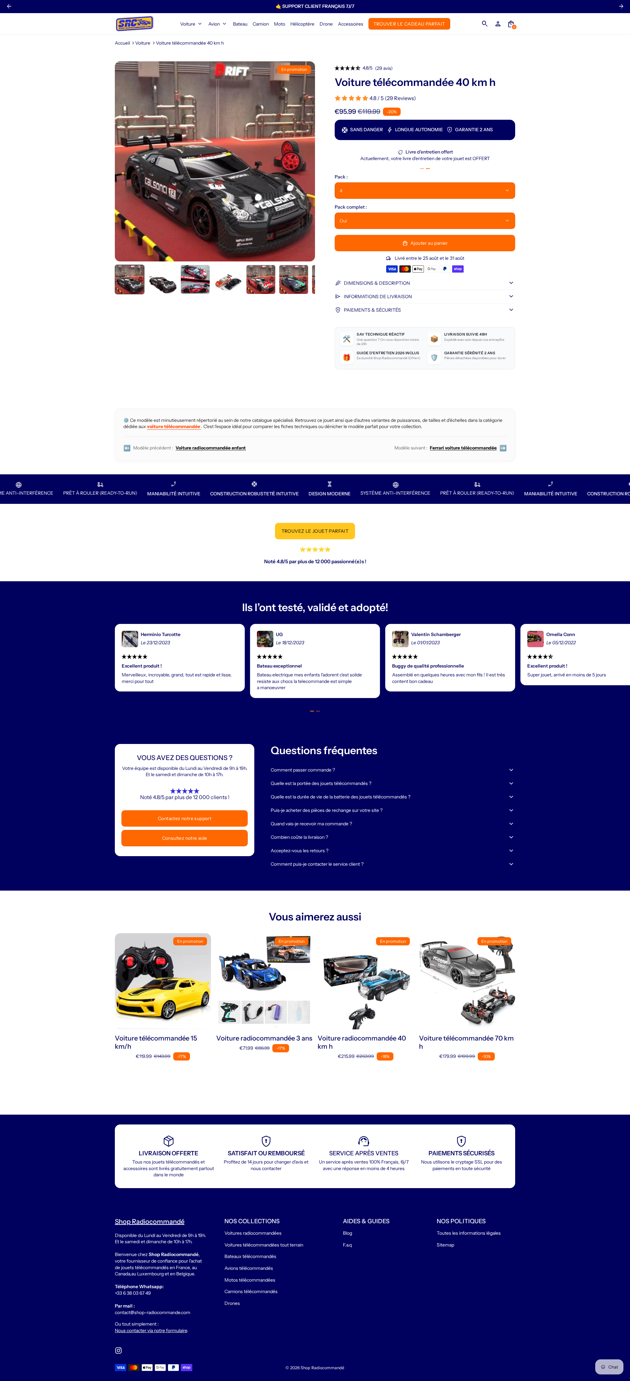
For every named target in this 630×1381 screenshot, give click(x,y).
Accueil (122, 43)
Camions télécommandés (251, 1291)
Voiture (142, 43)
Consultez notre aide (184, 838)
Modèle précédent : (184, 447)
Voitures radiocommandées (253, 1233)
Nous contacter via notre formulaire (151, 1330)
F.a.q (347, 1245)
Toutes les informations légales (469, 1233)
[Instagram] (118, 1350)
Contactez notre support (184, 818)
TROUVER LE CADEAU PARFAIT (409, 24)
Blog (347, 1233)
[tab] (422, 168)
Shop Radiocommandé (322, 1367)
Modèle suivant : (450, 447)
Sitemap (445, 1245)
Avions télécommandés (248, 1268)
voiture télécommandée (174, 426)
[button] (129, 279)
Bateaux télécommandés (250, 1256)
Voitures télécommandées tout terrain (263, 1245)
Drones (232, 1303)
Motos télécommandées (249, 1280)
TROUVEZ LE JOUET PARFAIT (315, 531)
